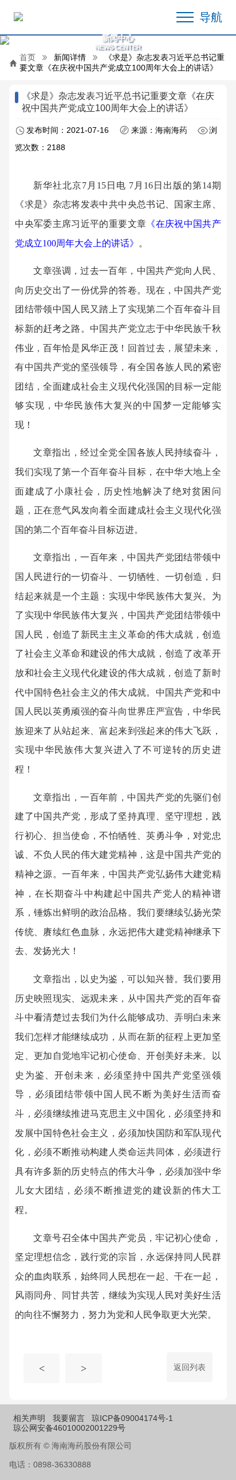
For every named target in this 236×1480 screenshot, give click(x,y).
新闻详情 (70, 57)
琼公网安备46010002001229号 (69, 1427)
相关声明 (29, 1418)
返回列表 (190, 1367)
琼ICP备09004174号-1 (132, 1418)
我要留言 (69, 1418)
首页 (27, 57)
